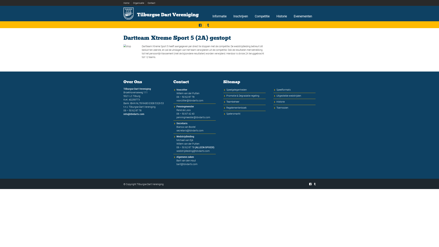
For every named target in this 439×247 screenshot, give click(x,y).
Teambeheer (232, 101)
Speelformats (283, 89)
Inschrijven (240, 16)
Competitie (262, 16)
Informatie (219, 16)
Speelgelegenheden (236, 89)
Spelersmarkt (233, 113)
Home (126, 2)
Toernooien (282, 107)
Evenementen (303, 16)
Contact (151, 2)
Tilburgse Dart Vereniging (168, 15)
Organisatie (138, 2)
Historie (281, 16)
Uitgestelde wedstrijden (288, 95)
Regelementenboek (236, 107)
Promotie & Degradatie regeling (242, 95)
